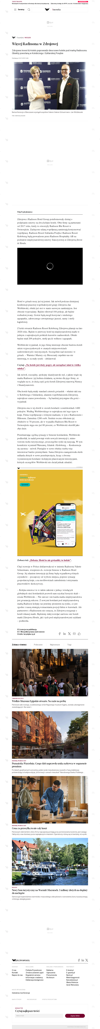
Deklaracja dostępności (34, 980)
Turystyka (20, 38)
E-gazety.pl (70, 973)
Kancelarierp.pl (72, 980)
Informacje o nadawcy (34, 978)
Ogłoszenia (50, 973)
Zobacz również (19, 645)
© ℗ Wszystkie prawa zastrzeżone (31, 632)
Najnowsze (55, 645)
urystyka (56, 9)
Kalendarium (31, 999)
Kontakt (15, 973)
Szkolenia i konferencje (21, 993)
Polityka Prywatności (34, 970)
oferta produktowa (49, 999)
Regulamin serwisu (33, 975)
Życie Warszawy (72, 985)
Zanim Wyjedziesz (18, 698)
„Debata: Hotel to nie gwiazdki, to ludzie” (50, 560)
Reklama (49, 970)
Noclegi (28, 38)
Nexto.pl (69, 975)
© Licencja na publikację (27, 629)
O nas (14, 970)
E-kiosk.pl (70, 970)
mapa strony (16, 999)
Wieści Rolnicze (72, 982)
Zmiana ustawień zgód (34, 973)
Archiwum (50, 978)
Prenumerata (51, 975)
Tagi (69, 645)
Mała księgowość (73, 978)
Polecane (38, 645)
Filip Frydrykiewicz (24, 212)
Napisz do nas (17, 975)
